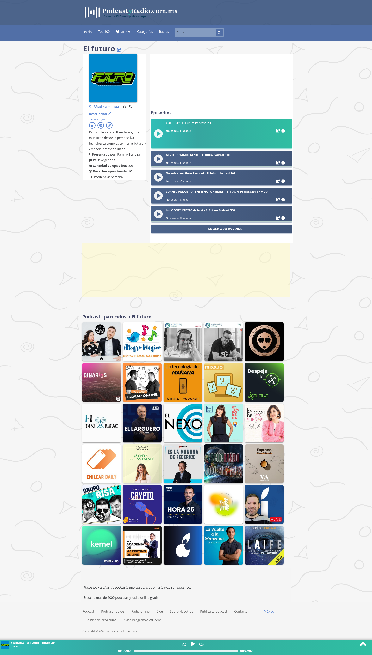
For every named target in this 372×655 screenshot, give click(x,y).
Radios (164, 31)
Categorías (145, 31)
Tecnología (97, 119)
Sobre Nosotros (181, 611)
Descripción (98, 114)
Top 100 (104, 31)
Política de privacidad (101, 620)
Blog (160, 611)
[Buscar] (219, 32)
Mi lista (125, 32)
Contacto (241, 611)
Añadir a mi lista (106, 106)
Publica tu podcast (213, 611)
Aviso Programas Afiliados (143, 620)
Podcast (88, 611)
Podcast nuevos (112, 611)
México (269, 611)
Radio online (140, 611)
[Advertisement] (221, 82)
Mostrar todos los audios (225, 228)
